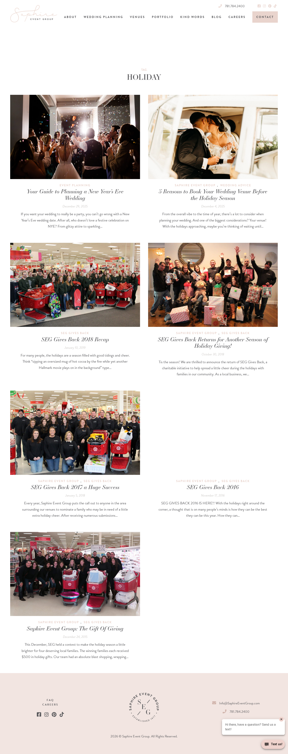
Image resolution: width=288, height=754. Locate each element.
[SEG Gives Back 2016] (213, 433)
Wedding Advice (235, 185)
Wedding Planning (103, 17)
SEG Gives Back (75, 333)
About (70, 17)
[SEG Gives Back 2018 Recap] (75, 285)
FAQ (50, 700)
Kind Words (192, 17)
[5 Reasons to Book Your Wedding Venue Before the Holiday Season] (213, 137)
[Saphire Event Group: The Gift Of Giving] (75, 574)
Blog (217, 17)
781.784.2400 (235, 6)
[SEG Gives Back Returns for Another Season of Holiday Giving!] (213, 285)
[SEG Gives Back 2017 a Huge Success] (75, 433)
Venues (137, 17)
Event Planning (75, 185)
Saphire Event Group (195, 185)
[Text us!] (273, 745)
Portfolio (163, 17)
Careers (236, 17)
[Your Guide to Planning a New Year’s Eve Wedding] (75, 137)
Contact (265, 17)
